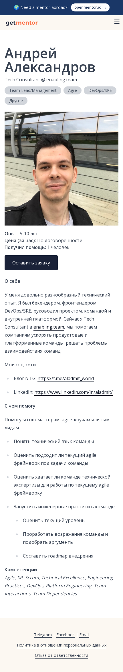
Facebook (65, 634)
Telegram (43, 634)
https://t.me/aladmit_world (65, 378)
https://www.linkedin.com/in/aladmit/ (73, 392)
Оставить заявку (31, 263)
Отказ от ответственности (61, 655)
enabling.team (48, 327)
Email (84, 634)
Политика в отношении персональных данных (61, 645)
